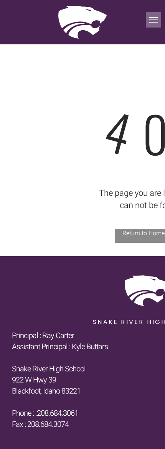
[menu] (153, 20)
